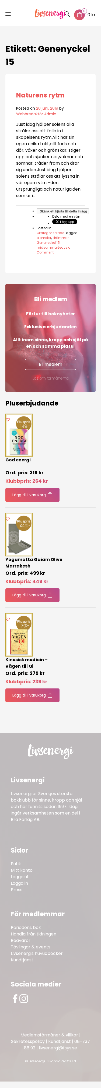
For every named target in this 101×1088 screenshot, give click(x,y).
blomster (44, 237)
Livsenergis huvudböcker (37, 953)
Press (16, 890)
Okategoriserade (50, 233)
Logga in (19, 883)
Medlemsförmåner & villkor (49, 1035)
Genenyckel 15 (48, 242)
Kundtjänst (22, 960)
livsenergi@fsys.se (58, 1048)
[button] (7, 419)
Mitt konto (22, 870)
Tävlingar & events (30, 947)
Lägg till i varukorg (29, 495)
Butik (16, 864)
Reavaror (20, 940)
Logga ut (20, 877)
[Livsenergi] (50, 18)
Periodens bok (26, 927)
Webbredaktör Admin (36, 114)
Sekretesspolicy (28, 1041)
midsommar (47, 247)
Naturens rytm (40, 95)
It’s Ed (71, 1061)
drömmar (61, 237)
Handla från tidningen (33, 934)
